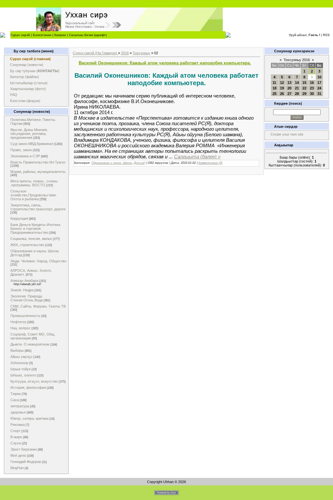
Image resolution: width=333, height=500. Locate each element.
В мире (16, 437)
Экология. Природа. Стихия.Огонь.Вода (26, 298)
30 (312, 94)
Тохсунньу (141, 53)
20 (289, 88)
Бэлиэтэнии (42, 35)
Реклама (17, 425)
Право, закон (21, 150)
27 (289, 94)
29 (304, 94)
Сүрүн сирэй (20, 35)
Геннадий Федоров (25, 462)
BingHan (17, 468)
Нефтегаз (18, 322)
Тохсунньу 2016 (297, 60)
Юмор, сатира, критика (29, 418)
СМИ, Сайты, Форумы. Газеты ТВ (38, 306)
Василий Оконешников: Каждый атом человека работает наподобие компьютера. (165, 62)
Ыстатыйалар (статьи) (28, 83)
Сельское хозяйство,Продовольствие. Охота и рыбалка (33, 195)
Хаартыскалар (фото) (28, 89)
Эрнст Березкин (23, 449)
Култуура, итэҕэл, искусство (34, 381)
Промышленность (25, 316)
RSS (326, 35)
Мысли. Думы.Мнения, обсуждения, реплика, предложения (29, 133)
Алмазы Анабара (24, 281)
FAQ (13, 95)
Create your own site (287, 134)
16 (312, 83)
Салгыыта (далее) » (197, 156)
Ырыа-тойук (20, 369)
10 (319, 77)
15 (304, 83)
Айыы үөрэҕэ (21, 357)
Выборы (17, 350)
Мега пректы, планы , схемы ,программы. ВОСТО (34, 183)
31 (319, 94)
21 (297, 88)
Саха (14, 400)
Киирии (60, 35)
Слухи (15, 443)
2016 (125, 53)
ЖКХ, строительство (27, 245)
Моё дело (18, 455)
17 (319, 83)
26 (282, 94)
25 (274, 94)
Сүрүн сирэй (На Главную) (95, 53)
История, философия (28, 387)
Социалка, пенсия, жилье (31, 239)
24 (319, 88)
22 (304, 88)
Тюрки (15, 394)
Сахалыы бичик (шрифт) (88, 35)
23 (312, 88)
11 (274, 83)
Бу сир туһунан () (35, 71)
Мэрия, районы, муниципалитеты (37, 172)
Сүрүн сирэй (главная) (30, 59)
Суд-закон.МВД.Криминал (31, 144)
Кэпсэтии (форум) (25, 101)
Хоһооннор (19, 363)
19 (282, 88)
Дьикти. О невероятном (29, 344)
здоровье (18, 412)
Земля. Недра (21, 290)
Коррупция (19, 218)
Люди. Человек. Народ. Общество (38, 261)
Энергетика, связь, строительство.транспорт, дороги (37, 207)
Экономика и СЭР (25, 156)
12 (282, 83)
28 (297, 94)
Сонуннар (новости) (26, 65)
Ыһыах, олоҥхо (23, 375)
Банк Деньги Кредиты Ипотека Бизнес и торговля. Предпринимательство (35, 228)
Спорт (15, 431)
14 (297, 83)
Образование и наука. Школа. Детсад (118, 162)
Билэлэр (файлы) (24, 77)
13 (289, 83)
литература (19, 406)
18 (274, 88)
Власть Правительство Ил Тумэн (37, 162)
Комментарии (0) (210, 162)
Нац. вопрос (20, 328)
